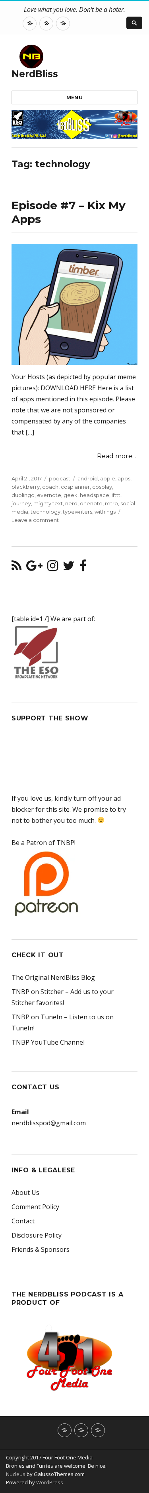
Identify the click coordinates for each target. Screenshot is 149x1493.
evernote (49, 495)
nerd (71, 503)
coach (50, 487)
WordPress (49, 1482)
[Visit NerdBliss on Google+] (34, 567)
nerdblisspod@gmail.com (49, 1123)
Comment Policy (35, 1206)
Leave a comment (35, 520)
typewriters (77, 511)
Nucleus (15, 1474)
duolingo (23, 495)
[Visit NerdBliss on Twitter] (69, 567)
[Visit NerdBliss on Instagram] (52, 567)
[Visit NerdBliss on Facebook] (83, 567)
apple (107, 478)
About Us (25, 1192)
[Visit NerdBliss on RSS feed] (16, 567)
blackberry (26, 487)
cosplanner (75, 487)
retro (111, 503)
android (87, 478)
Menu (74, 97)
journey (21, 503)
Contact (23, 1221)
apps (124, 478)
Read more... (116, 456)
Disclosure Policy (37, 1235)
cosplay (102, 487)
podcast (59, 478)
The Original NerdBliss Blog (53, 977)
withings (105, 511)
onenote (91, 503)
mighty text (48, 503)
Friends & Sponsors (41, 1249)
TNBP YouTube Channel (48, 1042)
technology (45, 511)
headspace (94, 495)
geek (70, 495)
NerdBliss (35, 73)
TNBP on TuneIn (37, 1017)
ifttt (116, 495)
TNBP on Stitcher (38, 991)
